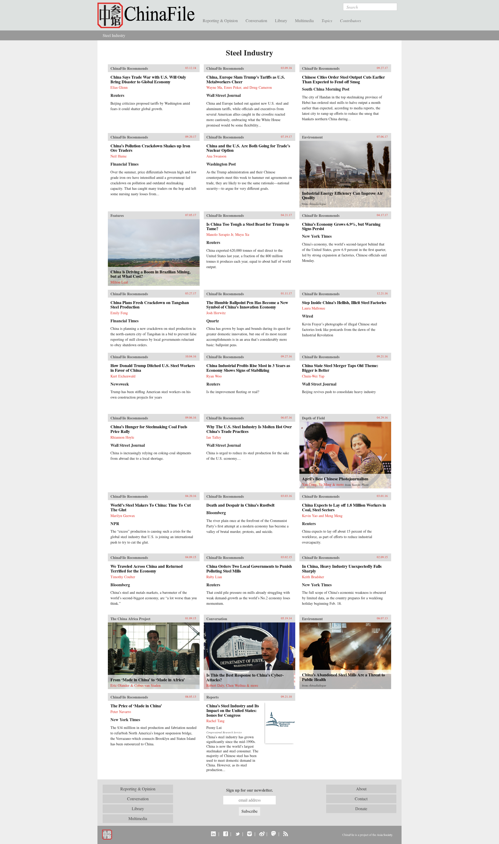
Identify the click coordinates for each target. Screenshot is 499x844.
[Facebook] (225, 833)
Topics (326, 20)
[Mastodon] (273, 833)
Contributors (350, 20)
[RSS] (285, 833)
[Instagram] (249, 833)
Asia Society (384, 835)
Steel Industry (114, 35)
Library (281, 20)
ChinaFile (148, 16)
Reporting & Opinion (220, 20)
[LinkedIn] (213, 833)
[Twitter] (237, 833)
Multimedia (304, 20)
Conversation (256, 20)
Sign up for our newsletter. (249, 790)
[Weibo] (261, 833)
